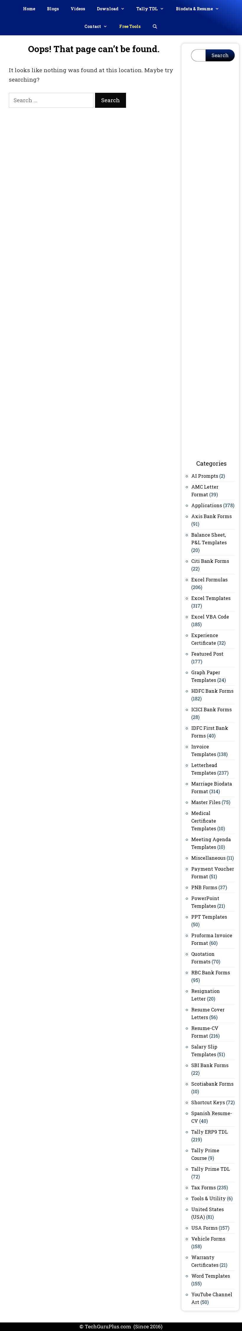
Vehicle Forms (208, 1239)
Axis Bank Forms (211, 516)
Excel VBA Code (210, 617)
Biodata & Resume (194, 8)
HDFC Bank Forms (212, 691)
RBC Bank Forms (210, 972)
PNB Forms (204, 887)
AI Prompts (204, 476)
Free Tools (129, 26)
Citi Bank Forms (210, 561)
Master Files (205, 802)
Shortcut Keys (208, 1102)
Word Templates (210, 1276)
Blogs (53, 8)
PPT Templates (209, 917)
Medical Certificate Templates (203, 820)
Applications (206, 505)
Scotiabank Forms (212, 1084)
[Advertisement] (213, 158)
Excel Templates (210, 598)
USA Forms (204, 1228)
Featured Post (207, 654)
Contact (92, 26)
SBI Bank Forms (209, 1065)
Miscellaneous (208, 858)
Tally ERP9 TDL (209, 1132)
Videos (78, 8)
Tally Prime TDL (210, 1169)
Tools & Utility (208, 1198)
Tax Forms (203, 1187)
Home (29, 8)
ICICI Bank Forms (211, 709)
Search (220, 55)
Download (107, 8)
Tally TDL (147, 8)
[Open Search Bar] (154, 26)
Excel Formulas (209, 579)
